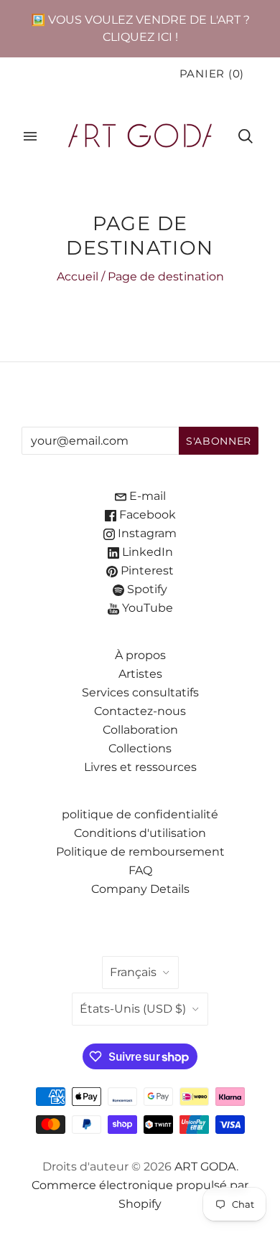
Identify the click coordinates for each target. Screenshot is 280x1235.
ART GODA (205, 1166)
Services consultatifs (140, 692)
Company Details (140, 889)
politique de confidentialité (140, 814)
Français (133, 972)
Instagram (146, 533)
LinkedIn (146, 552)
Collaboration (140, 730)
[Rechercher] (245, 136)
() (211, 73)
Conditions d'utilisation (140, 833)
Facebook (146, 514)
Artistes (140, 674)
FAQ (140, 870)
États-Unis (133, 1009)
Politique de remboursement (140, 851)
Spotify (145, 589)
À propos (140, 655)
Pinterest (146, 570)
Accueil (77, 276)
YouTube (146, 608)
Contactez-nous (140, 711)
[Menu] (30, 136)
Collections (140, 748)
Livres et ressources (140, 767)
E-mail (146, 496)
